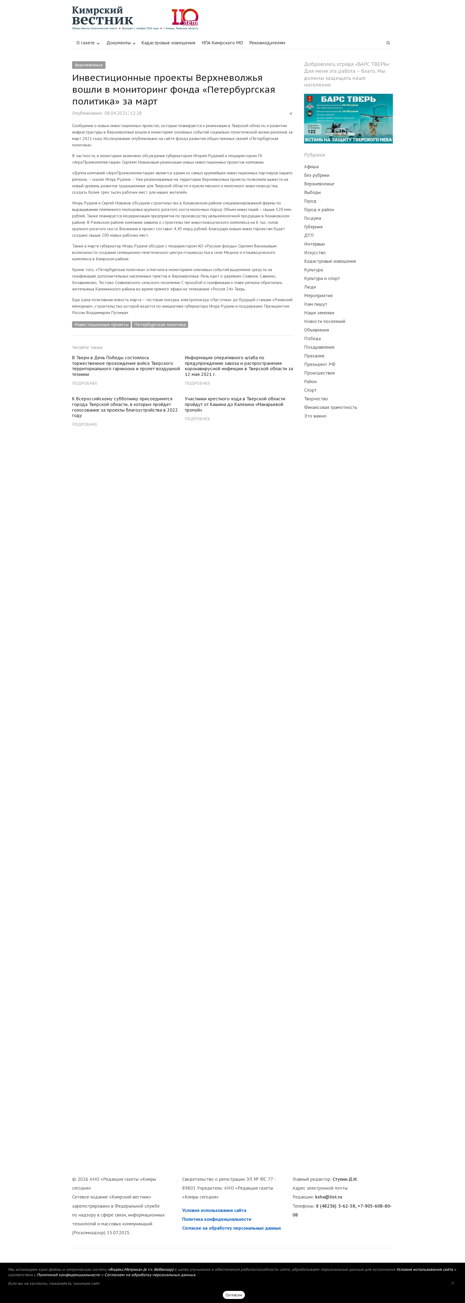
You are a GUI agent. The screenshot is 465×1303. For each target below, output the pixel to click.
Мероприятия (318, 295)
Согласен (234, 1295)
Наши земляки (319, 312)
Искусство (315, 252)
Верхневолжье (89, 65)
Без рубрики (316, 175)
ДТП (309, 235)
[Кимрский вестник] (232, 18)
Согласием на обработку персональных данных (149, 1274)
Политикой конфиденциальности (68, 1274)
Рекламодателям (267, 42)
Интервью (314, 244)
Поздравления (319, 347)
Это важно (315, 416)
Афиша (311, 166)
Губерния (313, 227)
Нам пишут (315, 304)
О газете (85, 42)
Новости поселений (324, 321)
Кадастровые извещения (168, 42)
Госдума (312, 218)
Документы (119, 42)
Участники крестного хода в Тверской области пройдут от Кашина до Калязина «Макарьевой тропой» (235, 404)
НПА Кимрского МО (222, 42)
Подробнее (84, 383)
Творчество (316, 398)
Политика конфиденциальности (216, 1219)
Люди (310, 287)
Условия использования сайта (214, 1210)
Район (310, 381)
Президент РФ (319, 364)
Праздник (314, 355)
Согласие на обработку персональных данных (231, 1228)
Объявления (316, 330)
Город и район (319, 209)
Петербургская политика (160, 324)
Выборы (312, 192)
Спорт (310, 390)
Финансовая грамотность (330, 407)
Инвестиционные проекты (101, 324)
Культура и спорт (322, 278)
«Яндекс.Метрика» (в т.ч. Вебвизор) (140, 1269)
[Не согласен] (452, 1283)
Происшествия (319, 373)
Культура (313, 270)
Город (310, 201)
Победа (312, 338)
